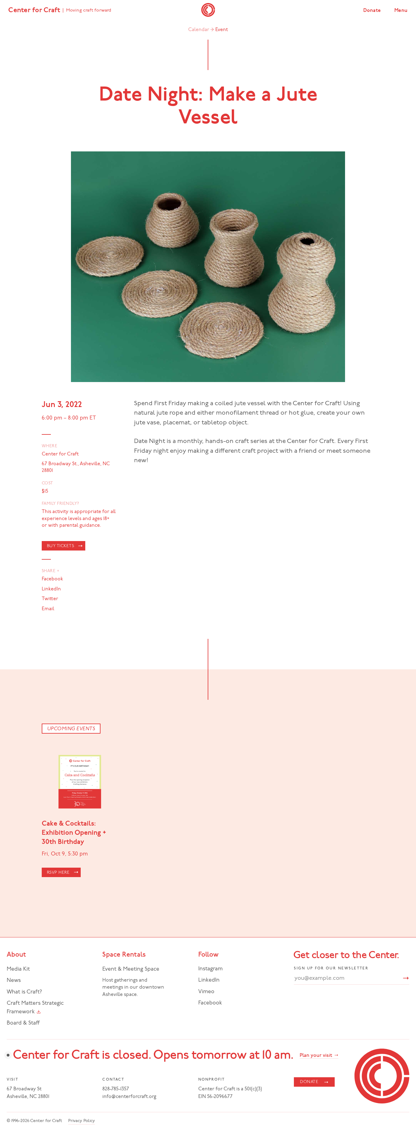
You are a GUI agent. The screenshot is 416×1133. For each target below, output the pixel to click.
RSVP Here (58, 872)
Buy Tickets (60, 546)
